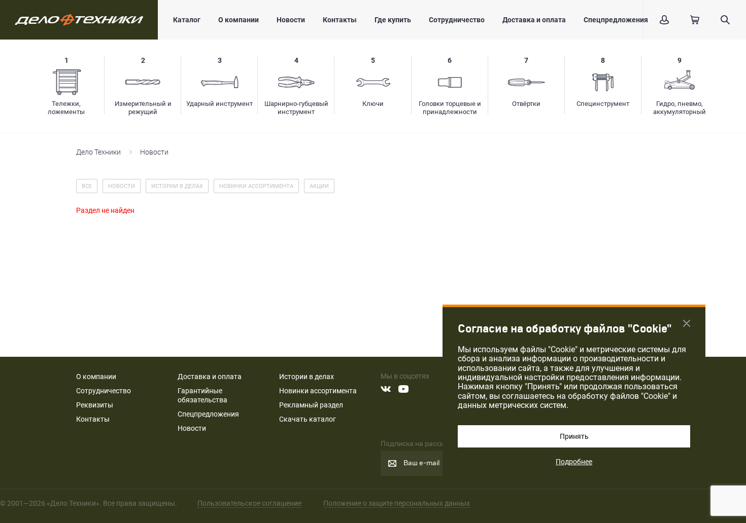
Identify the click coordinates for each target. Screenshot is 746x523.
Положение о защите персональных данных (396, 503)
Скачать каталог (307, 419)
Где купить (393, 20)
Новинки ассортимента (318, 391)
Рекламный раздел (311, 405)
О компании (238, 20)
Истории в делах (306, 376)
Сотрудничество (457, 20)
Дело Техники (98, 152)
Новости (291, 20)
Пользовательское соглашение (249, 503)
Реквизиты (94, 405)
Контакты (340, 20)
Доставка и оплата (534, 20)
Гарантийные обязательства (202, 395)
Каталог (186, 20)
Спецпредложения (616, 20)
